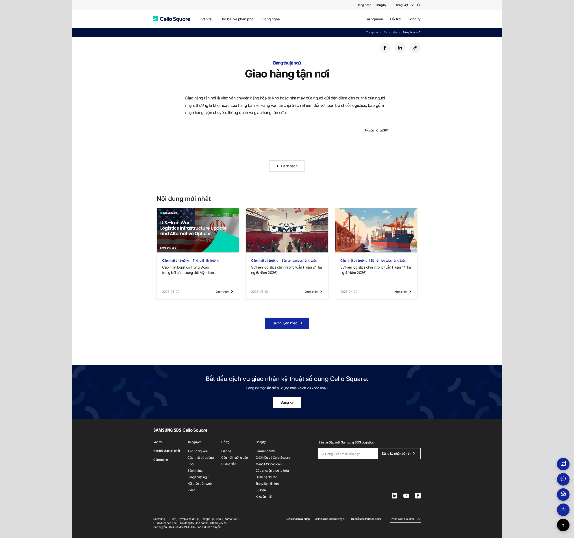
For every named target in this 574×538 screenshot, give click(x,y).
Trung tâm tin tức (267, 483)
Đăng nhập (364, 5)
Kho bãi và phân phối (237, 19)
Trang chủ (372, 32)
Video (191, 490)
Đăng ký (287, 402)
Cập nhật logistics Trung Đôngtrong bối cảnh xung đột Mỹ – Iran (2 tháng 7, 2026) (188, 270)
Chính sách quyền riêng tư (330, 519)
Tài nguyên (374, 19)
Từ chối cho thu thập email (366, 519)
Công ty (414, 19)
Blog (190, 464)
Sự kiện (261, 490)
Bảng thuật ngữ (412, 32)
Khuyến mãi (264, 496)
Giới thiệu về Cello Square (273, 457)
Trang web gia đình (402, 519)
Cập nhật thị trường (200, 457)
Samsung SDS (265, 451)
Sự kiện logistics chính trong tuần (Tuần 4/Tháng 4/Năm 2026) (375, 270)
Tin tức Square (197, 451)
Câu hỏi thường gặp (234, 457)
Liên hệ (226, 451)
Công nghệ (271, 19)
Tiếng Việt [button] (402, 5)
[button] (171, 19)
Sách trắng (194, 470)
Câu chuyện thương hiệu (272, 470)
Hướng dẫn (228, 464)
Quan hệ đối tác (266, 477)
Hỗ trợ (395, 19)
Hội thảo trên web (199, 483)
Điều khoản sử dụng (297, 519)
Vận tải (206, 19)
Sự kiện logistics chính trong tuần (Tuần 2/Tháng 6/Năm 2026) (286, 270)
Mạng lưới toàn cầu (268, 464)
